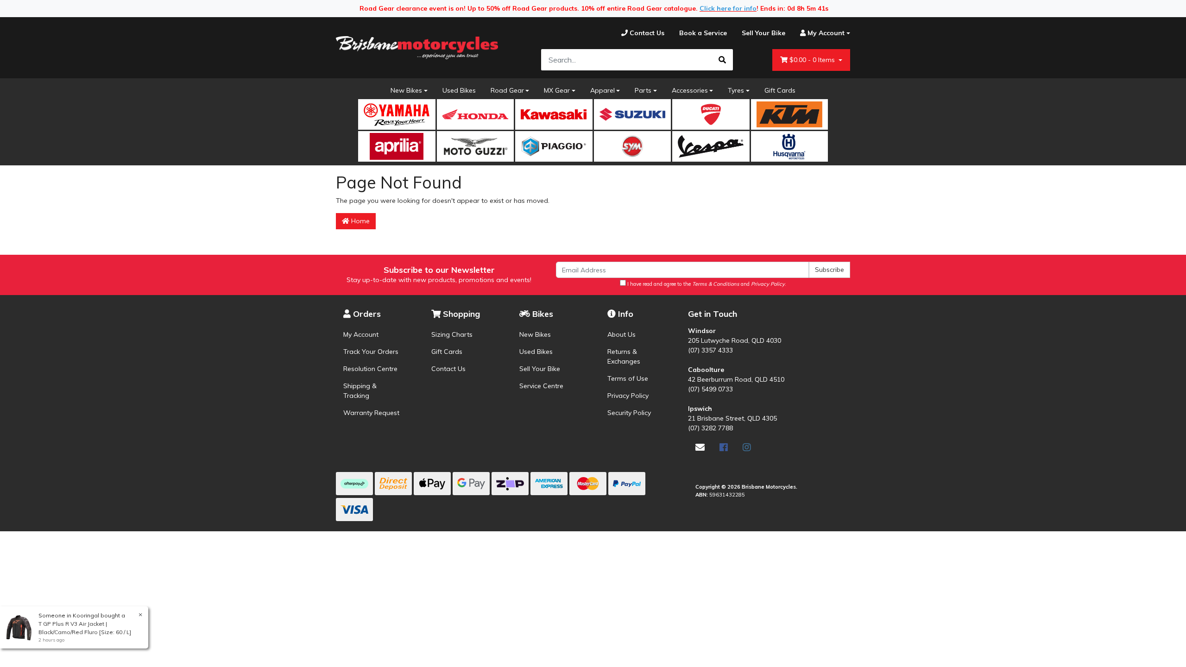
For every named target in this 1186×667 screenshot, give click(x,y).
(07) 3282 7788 (710, 428)
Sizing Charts (452, 334)
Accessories (690, 90)
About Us (621, 334)
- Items (813, 60)
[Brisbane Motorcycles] (417, 47)
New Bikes (406, 90)
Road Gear (507, 90)
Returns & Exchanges (623, 356)
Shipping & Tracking (360, 391)
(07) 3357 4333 (710, 350)
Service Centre (541, 386)
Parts (643, 90)
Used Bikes (459, 90)
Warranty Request (371, 413)
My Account (361, 334)
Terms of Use (627, 378)
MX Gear (557, 90)
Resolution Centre (370, 369)
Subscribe (829, 269)
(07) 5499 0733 (710, 389)
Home (359, 221)
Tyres (736, 90)
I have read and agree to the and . (706, 284)
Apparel (602, 90)
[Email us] (700, 447)
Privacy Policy (628, 395)
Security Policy (629, 413)
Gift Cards (779, 90)
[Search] (722, 59)
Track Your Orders (370, 351)
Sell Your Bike (539, 369)
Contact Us (448, 369)
